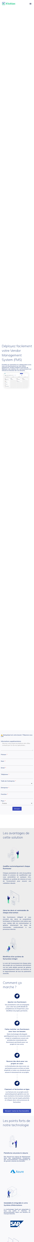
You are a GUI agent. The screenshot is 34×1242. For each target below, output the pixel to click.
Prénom (3, 754)
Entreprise (4, 787)
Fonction (4, 794)
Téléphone (4, 774)
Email (3, 767)
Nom (2, 761)
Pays (3, 801)
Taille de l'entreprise (8, 781)
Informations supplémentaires (11, 741)
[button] (30, 3)
